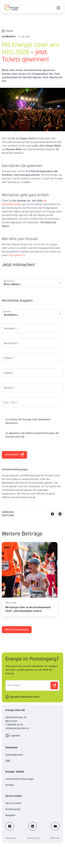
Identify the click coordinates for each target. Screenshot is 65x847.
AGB (7, 760)
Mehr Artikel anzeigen (17, 629)
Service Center (13, 803)
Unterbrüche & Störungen (19, 779)
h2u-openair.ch (16, 255)
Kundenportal (12, 809)
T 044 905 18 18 (14, 724)
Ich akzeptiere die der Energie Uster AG (32, 435)
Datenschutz (33, 838)
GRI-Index (55, 838)
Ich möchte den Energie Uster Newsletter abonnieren (27, 421)
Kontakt (9, 785)
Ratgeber (10, 815)
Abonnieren (54, 685)
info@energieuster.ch (17, 728)
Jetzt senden (12, 454)
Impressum (10, 838)
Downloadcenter (14, 754)
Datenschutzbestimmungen (40, 433)
